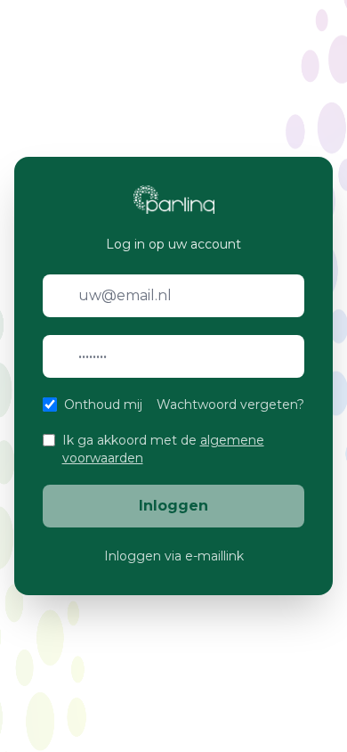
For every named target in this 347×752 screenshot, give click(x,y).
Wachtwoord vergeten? (230, 404)
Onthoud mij (103, 404)
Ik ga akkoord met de (163, 449)
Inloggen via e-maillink (174, 556)
